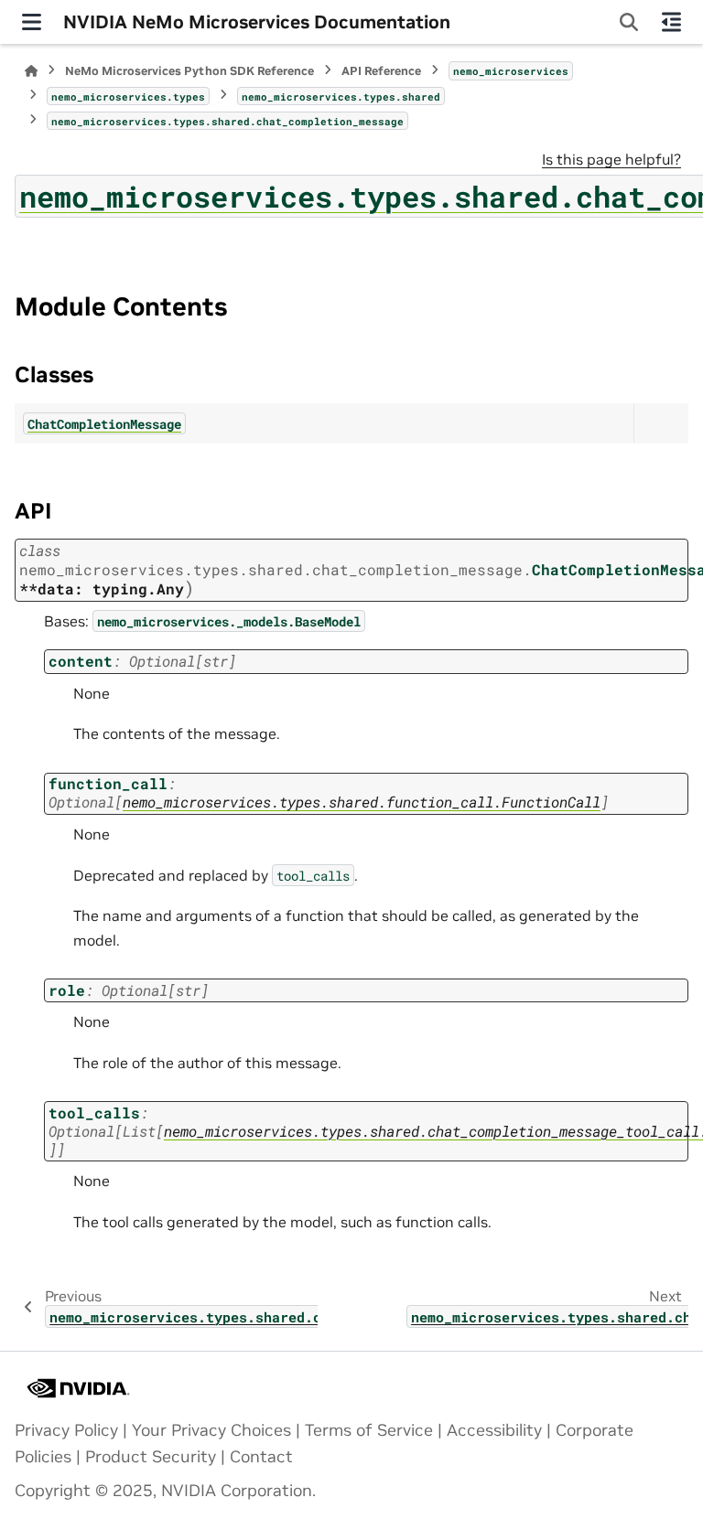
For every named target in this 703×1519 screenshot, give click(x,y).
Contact (261, 1457)
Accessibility (494, 1430)
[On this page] (671, 21)
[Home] (31, 70)
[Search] (629, 21)
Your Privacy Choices (211, 1430)
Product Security (150, 1457)
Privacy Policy (66, 1430)
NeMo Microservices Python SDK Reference (189, 71)
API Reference (381, 71)
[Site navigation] (32, 21)
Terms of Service (369, 1430)
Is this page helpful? (611, 159)
